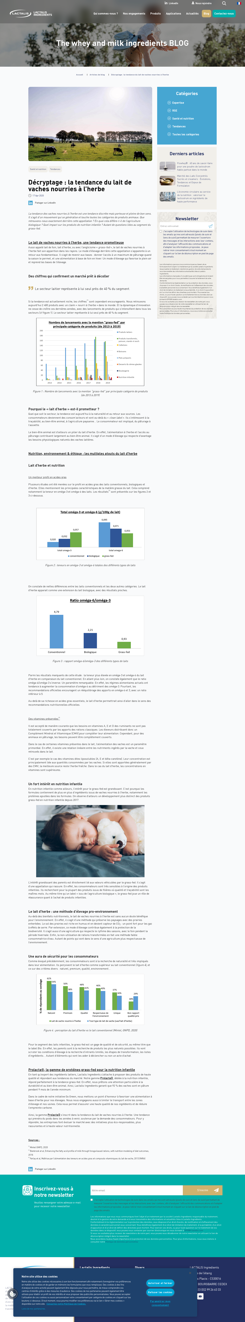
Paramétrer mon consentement (160, 1303)
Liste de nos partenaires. (34, 1308)
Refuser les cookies (160, 1292)
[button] (13, 1293)
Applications (173, 13)
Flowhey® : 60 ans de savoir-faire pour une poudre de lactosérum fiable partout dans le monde (194, 166)
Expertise (178, 102)
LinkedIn (173, 3)
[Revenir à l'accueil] (30, 14)
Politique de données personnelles (177, 313)
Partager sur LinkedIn (45, 203)
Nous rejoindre (204, 3)
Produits (155, 13)
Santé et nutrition (183, 118)
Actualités (192, 13)
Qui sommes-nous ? (106, 13)
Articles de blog (97, 74)
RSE (174, 110)
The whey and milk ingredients (122, 43)
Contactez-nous (224, 13)
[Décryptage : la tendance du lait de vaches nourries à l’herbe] (90, 124)
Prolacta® (106, 1078)
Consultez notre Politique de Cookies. (66, 1303)
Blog (206, 13)
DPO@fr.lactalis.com (174, 299)
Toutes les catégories (185, 134)
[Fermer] (190, 1273)
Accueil (79, 74)
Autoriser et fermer (160, 1283)
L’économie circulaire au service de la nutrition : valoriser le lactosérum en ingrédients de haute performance (193, 196)
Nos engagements (134, 13)
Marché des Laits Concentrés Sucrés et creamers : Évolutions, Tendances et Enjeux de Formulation (194, 180)
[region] (105, 1292)
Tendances (179, 126)
